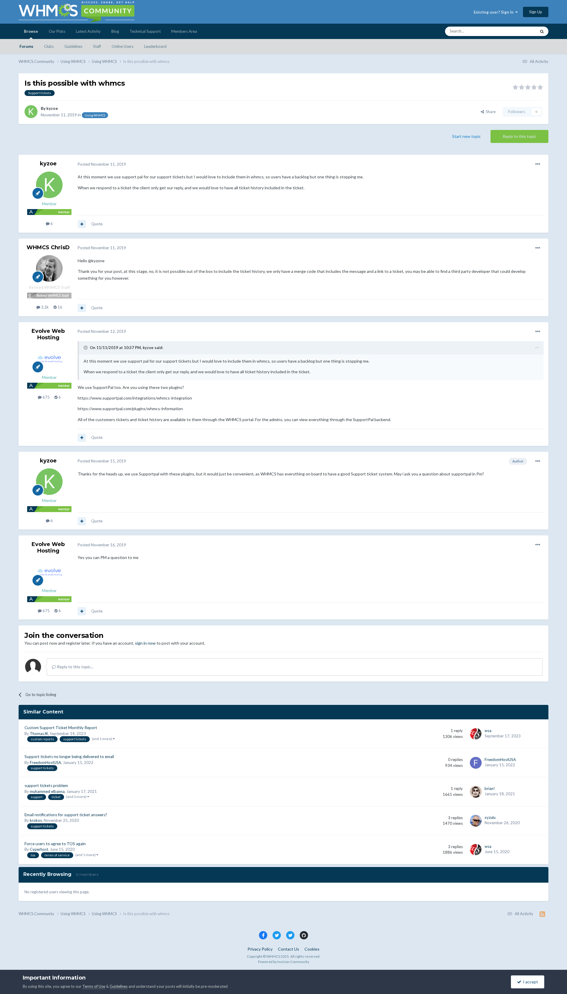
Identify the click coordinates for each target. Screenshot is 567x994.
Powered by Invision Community (283, 961)
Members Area (184, 31)
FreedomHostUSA (45, 762)
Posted (102, 164)
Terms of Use (93, 986)
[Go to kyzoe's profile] (31, 111)
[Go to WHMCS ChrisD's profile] (49, 268)
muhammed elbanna (47, 791)
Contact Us (288, 948)
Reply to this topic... (74, 666)
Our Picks (57, 31)
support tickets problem (46, 785)
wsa (488, 730)
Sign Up (535, 11)
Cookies (312, 948)
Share (490, 111)
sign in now (145, 643)
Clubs (49, 46)
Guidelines (73, 46)
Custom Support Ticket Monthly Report (61, 727)
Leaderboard (155, 46)
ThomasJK (39, 733)
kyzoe (52, 108)
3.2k (44, 307)
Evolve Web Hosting (48, 334)
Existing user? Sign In (494, 12)
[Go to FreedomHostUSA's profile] (476, 763)
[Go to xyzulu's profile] (476, 821)
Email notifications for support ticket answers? (66, 814)
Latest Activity (88, 31)
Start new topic (466, 136)
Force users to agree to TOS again (55, 843)
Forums (26, 46)
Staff (97, 46)
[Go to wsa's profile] (476, 734)
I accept (529, 981)
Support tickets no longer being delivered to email (69, 756)
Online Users (122, 46)
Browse (31, 31)
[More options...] (538, 164)
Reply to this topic (519, 136)
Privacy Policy (260, 948)
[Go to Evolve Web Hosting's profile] (49, 358)
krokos (36, 820)
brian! (490, 788)
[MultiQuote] (82, 224)
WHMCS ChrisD (48, 247)
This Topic (519, 31)
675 (46, 397)
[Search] (541, 31)
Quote (96, 223)
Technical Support (145, 31)
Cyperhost (39, 849)
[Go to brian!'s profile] (476, 792)
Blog (115, 31)
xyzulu (490, 817)
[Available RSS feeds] (542, 914)
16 (59, 307)
